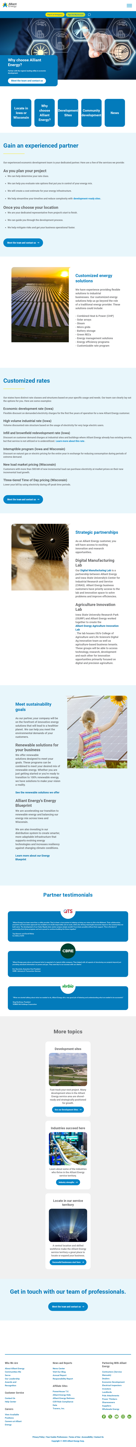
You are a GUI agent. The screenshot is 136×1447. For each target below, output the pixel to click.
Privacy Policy (38, 1437)
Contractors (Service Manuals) (112, 1374)
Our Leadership (12, 1378)
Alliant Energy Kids (62, 1395)
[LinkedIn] (129, 1417)
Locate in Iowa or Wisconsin (21, 112)
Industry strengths (66, 1182)
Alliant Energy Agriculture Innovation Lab (97, 627)
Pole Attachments (110, 1395)
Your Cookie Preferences (56, 1437)
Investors (106, 1389)
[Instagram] (123, 1417)
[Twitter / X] (110, 1417)
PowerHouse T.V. (61, 1391)
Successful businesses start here (66, 1262)
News (115, 113)
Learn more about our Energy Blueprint (32, 857)
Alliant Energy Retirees (64, 1398)
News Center (59, 1368)
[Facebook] (104, 1417)
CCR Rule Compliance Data (63, 1403)
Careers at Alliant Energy (13, 1423)
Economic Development (113, 1382)
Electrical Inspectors (112, 1385)
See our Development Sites (66, 1109)
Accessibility (87, 1437)
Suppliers (106, 1406)
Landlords (107, 1392)
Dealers (105, 1378)
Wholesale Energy (110, 1409)
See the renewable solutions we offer (37, 792)
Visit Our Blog (59, 1372)
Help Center (10, 1401)
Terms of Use (74, 1437)
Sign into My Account (75, 15)
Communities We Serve (13, 1374)
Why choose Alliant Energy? (45, 113)
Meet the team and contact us (27, 80)
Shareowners (108, 1402)
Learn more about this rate (70, 441)
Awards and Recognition (10, 1384)
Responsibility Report (63, 1378)
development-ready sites (86, 198)
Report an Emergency (55, 15)
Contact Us (10, 1398)
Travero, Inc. (59, 1408)
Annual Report (59, 1375)
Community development (91, 113)
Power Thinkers (109, 1399)
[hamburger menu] (129, 5)
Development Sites (68, 113)
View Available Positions (12, 1416)
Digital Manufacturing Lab (95, 570)
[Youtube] (117, 1417)
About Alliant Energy (14, 1368)
